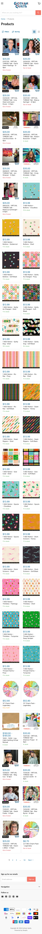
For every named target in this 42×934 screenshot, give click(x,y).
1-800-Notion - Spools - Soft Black (11, 538)
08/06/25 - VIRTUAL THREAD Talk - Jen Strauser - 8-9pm (10, 173)
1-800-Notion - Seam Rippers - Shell (10, 440)
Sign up (31, 879)
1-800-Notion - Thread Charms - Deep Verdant (29, 636)
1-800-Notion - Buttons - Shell (28, 243)
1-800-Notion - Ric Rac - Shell (30, 375)
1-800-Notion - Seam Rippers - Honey (30, 408)
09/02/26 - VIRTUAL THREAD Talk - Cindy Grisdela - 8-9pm (30, 173)
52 (24, 860)
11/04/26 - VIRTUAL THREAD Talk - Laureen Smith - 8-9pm (30, 776)
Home (3, 19)
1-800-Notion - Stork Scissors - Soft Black (30, 570)
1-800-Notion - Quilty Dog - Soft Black (31, 343)
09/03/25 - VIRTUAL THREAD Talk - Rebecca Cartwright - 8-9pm (10, 209)
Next (30, 860)
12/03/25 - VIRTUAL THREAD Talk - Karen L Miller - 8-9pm (10, 846)
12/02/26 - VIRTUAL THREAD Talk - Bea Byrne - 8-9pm (30, 811)
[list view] (38, 31)
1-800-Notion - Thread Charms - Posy (9, 671)
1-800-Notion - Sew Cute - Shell (10, 473)
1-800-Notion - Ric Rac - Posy (9, 375)
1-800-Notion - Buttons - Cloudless (30, 207)
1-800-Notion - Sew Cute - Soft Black (30, 473)
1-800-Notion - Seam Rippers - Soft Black (30, 440)
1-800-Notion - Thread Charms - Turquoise (29, 671)
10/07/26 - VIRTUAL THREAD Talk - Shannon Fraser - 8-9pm (30, 739)
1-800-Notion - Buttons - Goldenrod (10, 243)
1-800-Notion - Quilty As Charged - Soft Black (31, 309)
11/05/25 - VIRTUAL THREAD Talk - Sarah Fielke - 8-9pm (10, 811)
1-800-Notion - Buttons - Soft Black (10, 276)
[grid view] (34, 31)
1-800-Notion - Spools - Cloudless (11, 505)
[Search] (38, 12)
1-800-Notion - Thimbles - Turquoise (10, 635)
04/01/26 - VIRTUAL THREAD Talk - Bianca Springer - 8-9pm (31, 100)
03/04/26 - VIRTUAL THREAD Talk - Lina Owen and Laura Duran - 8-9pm (10, 101)
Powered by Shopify (21, 930)
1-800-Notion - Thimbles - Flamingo (10, 603)
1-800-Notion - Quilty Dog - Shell (10, 343)
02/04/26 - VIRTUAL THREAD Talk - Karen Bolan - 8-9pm (31, 63)
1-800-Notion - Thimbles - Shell (29, 603)
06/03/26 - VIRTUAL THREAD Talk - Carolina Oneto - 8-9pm (10, 138)
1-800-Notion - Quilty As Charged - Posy (31, 276)
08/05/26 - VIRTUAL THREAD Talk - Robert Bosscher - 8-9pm (31, 136)
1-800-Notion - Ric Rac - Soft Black (9, 408)
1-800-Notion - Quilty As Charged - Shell (10, 308)
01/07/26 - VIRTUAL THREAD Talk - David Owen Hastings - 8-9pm (10, 64)
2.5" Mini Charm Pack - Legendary (31, 845)
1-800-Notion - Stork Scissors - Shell (10, 570)
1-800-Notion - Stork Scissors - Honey (30, 538)
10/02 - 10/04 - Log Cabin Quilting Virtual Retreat (10, 740)
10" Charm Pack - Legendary (9, 704)
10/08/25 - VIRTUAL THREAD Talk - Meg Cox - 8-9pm (10, 775)
